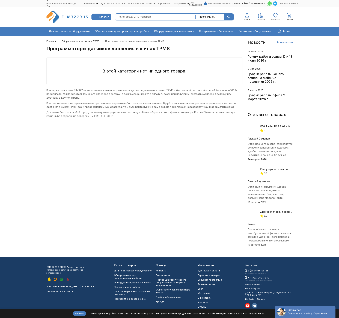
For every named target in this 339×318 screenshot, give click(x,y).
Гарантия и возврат (209, 275)
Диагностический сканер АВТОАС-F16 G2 (286, 211)
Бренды (160, 301)
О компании (204, 297)
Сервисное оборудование (255, 31)
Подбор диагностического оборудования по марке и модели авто (171, 282)
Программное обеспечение (216, 31)
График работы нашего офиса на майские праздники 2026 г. (266, 77)
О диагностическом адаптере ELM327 (173, 291)
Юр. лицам (164, 3)
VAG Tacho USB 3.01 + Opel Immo (280, 126)
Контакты (161, 270)
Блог (200, 288)
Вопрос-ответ (164, 275)
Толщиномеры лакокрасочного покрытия (132, 293)
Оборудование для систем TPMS (80, 41)
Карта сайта (88, 286)
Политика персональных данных (62, 286)
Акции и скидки (207, 284)
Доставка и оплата (209, 270)
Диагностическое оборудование (69, 31)
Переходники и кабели (127, 287)
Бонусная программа (210, 279)
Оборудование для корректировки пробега (122, 31)
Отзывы (202, 306)
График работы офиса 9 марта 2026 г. (266, 97)
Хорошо (79, 313)
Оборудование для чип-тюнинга (174, 31)
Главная (51, 41)
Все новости (285, 42)
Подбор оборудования (169, 297)
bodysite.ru (67, 291)
